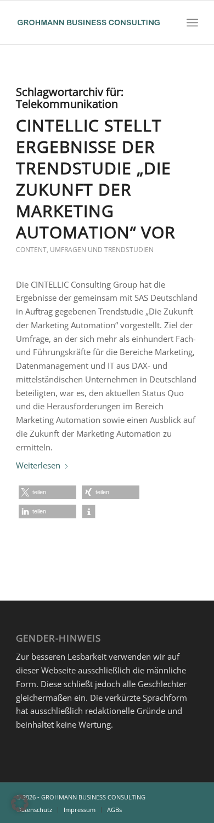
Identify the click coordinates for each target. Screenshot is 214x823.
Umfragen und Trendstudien (102, 249)
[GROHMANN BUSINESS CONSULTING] (88, 22)
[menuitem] (192, 22)
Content (31, 249)
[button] (47, 492)
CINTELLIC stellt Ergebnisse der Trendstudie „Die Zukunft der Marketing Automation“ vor (96, 178)
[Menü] (192, 22)
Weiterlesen (38, 465)
